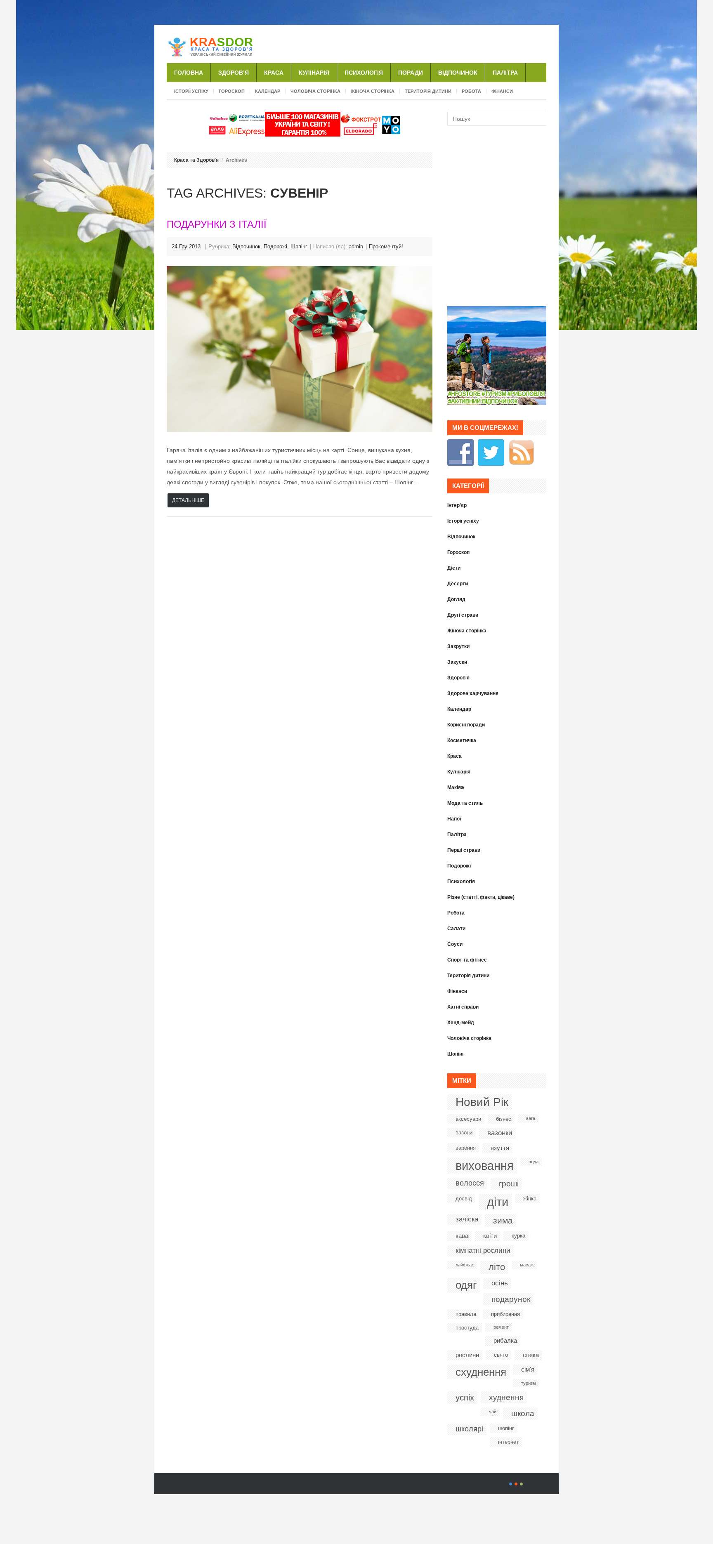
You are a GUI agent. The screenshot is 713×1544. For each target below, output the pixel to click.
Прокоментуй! (386, 246)
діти (497, 1202)
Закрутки (458, 646)
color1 (510, 1484)
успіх (465, 1397)
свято (501, 1355)
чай (492, 1411)
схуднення (481, 1372)
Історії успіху (191, 91)
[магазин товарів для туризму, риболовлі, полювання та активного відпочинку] (496, 403)
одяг (466, 1285)
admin (356, 246)
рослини (467, 1354)
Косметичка (461, 740)
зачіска (467, 1219)
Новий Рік (482, 1102)
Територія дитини (428, 91)
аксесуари (468, 1119)
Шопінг (298, 246)
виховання (485, 1165)
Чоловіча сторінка (315, 91)
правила (466, 1314)
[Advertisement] (449, 43)
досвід (464, 1198)
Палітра (505, 72)
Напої (454, 819)
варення (466, 1148)
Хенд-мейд (460, 1022)
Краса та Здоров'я (196, 160)
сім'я (527, 1369)
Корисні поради (466, 725)
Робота (471, 91)
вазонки (499, 1133)
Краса (273, 72)
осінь (499, 1283)
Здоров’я (233, 72)
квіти (490, 1235)
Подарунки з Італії (217, 224)
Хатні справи (463, 1007)
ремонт (501, 1327)
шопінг (506, 1428)
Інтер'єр (457, 505)
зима (503, 1220)
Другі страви (462, 615)
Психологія (364, 72)
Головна (188, 72)
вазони (464, 1132)
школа (522, 1413)
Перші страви (463, 850)
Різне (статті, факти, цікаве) (481, 897)
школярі (469, 1429)
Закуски (457, 662)
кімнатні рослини (483, 1250)
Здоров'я (458, 678)
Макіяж (456, 787)
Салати (456, 928)
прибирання (505, 1314)
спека (531, 1354)
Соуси (455, 944)
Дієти (453, 568)
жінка (529, 1198)
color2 (516, 1484)
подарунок (510, 1299)
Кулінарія (314, 72)
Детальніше (188, 500)
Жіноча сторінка (372, 91)
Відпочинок (457, 72)
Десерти (457, 584)
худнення (506, 1397)
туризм (528, 1383)
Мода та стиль (465, 803)
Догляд (456, 599)
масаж (527, 1264)
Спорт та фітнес (467, 960)
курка (518, 1236)
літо (497, 1267)
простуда (467, 1328)
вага (530, 1118)
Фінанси (502, 91)
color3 (521, 1484)
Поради (410, 72)
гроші (509, 1183)
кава (462, 1235)
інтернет (508, 1442)
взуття (500, 1147)
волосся (470, 1183)
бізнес (503, 1119)
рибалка (505, 1340)
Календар (267, 91)
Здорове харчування (472, 693)
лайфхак (465, 1264)
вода (533, 1161)
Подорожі (275, 246)
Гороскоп (232, 91)
